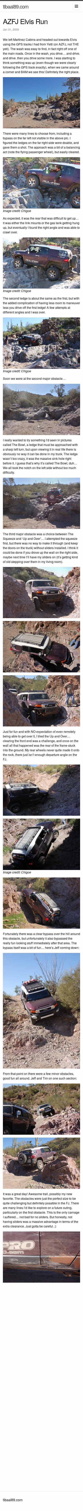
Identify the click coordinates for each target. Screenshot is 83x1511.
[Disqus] (41, 1336)
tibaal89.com (16, 6)
